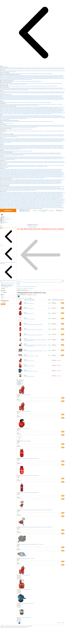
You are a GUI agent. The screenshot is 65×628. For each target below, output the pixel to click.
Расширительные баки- (7, 140)
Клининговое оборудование (49, 91)
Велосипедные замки (10, 87)
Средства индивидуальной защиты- (16, 141)
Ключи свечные (49, 146)
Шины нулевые (48, 189)
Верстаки (19, 145)
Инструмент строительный (60, 110)
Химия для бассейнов (22, 79)
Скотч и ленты (32, 158)
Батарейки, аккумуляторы (24, 186)
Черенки (4, 159)
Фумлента (15, 79)
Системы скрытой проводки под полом (10, 203)
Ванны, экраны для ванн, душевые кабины (16, 75)
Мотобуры (56, 180)
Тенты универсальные (31, 176)
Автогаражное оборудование (11, 91)
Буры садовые (9, 156)
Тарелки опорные (53, 126)
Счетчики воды (24, 141)
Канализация (25, 76)
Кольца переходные (37, 76)
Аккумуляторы (9, 179)
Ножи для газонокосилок (58, 125)
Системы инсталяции (14, 78)
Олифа (62, 97)
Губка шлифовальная (19, 67)
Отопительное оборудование (37, 139)
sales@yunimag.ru (25, 211)
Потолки (36, 153)
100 (23, 298)
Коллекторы (32, 76)
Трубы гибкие (9, 79)
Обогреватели (12, 181)
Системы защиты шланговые (44, 201)
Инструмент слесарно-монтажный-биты (22, 110)
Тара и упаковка (29, 141)
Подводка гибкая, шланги (46, 139)
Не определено (22, 198)
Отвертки (61, 147)
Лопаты (5, 157)
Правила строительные (17, 158)
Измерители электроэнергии (16, 180)
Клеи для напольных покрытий (19, 121)
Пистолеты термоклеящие (61, 157)
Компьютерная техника (3, 197)
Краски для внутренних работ (40, 96)
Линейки (12, 102)
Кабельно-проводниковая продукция (58, 195)
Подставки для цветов (18, 174)
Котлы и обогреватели (40, 197)
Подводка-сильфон (52, 77)
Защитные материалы (36, 165)
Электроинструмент (49, 113)
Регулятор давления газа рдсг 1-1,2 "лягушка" (31, 355)
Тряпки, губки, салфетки (48, 176)
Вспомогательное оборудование (53, 75)
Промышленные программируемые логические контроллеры (55, 199)
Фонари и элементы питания (37, 206)
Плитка (14, 162)
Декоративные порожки (10, 121)
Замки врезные (47, 87)
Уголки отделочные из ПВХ (22, 84)
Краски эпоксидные (7, 97)
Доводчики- (24, 87)
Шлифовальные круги (37, 68)
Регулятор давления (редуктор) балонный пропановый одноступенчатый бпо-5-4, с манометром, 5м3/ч (35, 345)
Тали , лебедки (34, 148)
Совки (37, 175)
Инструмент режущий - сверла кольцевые (21, 109)
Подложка (44, 121)
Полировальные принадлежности (26, 126)
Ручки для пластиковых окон (55, 88)
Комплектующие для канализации (45, 76)
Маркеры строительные (10, 157)
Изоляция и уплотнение (42, 138)
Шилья (20, 177)
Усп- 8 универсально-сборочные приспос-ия (13, 113)
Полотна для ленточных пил (36, 126)
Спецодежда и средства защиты (39, 162)
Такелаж (33, 117)
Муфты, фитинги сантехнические (15, 198)
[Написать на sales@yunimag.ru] (3, 212)
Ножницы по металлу (43, 147)
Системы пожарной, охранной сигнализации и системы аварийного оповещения (16, 202)
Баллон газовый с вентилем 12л (29, 303)
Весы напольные (29, 170)
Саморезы (56, 116)
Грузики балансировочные (14, 70)
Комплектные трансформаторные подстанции (53, 196)
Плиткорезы (7, 158)
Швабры (17, 177)
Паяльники (10, 188)
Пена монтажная (29, 129)
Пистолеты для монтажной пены (43, 157)
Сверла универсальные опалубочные (25, 105)
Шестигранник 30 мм (16, 127)
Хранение (1, 163)
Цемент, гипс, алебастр (35, 166)
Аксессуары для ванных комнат (12, 138)
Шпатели (7, 159)
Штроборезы (34, 183)
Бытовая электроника (14, 194)
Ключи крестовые (17, 146)
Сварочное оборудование (34, 140)
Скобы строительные (5, 117)
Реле (35, 200)
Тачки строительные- (56, 158)
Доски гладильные (15, 171)
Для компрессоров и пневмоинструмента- (13, 130)
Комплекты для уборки (3, 172)
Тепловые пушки (13, 183)
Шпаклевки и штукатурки (43, 166)
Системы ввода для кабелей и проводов (33, 201)
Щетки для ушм (34, 127)
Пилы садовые (47, 173)
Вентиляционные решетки (15, 73)
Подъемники (12, 158)
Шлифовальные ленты (44, 68)
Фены (21, 183)
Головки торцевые (29, 145)
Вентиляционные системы (24, 73)
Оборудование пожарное (29, 139)
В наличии (5, 292)
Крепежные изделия (3, 139)
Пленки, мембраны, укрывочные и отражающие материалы (18, 153)
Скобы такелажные (12, 117)
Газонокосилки (48, 179)
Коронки (15, 125)
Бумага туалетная (51, 169)
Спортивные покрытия (50, 121)
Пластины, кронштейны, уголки (42, 116)
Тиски (38, 148)
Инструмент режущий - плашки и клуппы (43, 108)
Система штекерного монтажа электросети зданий (56, 200)
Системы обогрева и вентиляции (54, 201)
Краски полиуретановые (55, 96)
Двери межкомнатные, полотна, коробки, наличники (15, 81)
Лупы (54, 172)
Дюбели (36, 115)
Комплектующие (8, 88)
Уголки (12, 79)
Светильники (46, 200)
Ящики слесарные (18, 149)
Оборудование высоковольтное (37, 198)
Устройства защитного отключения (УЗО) (39, 189)
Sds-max (8, 125)
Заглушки (21, 76)
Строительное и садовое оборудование (28, 204)
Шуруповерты (47, 183)
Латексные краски (14, 97)
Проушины (38, 88)
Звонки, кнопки (14, 187)
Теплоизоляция (20, 154)
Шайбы (8, 118)
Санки (1, 175)
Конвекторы (61, 138)
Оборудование (33, 111)
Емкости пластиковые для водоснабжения (12, 76)
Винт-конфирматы (20, 115)
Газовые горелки (48, 170)
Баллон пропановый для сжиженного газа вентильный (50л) (33, 334)
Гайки (26, 115)
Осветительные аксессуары (14, 199)
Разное (1, 132)
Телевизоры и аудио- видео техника (42, 204)
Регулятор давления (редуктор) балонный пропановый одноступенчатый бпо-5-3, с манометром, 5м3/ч (35, 339)
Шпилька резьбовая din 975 (16, 118)
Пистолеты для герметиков (33, 157)
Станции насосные (58, 182)
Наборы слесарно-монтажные (4, 119)
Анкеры (8, 115)
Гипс (7, 165)
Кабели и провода (50, 195)
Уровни (44, 102)
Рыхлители (62, 174)
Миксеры (15, 157)
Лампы (46, 187)
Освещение (2, 162)
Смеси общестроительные (9, 166)
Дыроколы (19, 171)
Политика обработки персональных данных (10, 627)
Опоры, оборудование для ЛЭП (5, 199)
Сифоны (35, 78)
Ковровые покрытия (27, 121)
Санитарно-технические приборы (24, 140)
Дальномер (8, 102)
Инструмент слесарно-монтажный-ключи (34, 110)
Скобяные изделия (30, 162)
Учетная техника (30, 206)
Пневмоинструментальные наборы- (25, 130)
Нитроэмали (38, 97)
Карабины (54, 115)
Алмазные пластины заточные (11, 67)
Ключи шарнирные (6, 147)
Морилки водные (27, 97)
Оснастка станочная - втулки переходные (21, 112)
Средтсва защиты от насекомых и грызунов (51, 175)
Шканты (10, 118)
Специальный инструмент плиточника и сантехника (52, 135)
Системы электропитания (37, 203)
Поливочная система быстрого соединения (28, 174)
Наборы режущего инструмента (26, 111)
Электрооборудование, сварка (5, 184)
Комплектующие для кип (56, 138)
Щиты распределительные (18, 190)
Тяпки (53, 176)
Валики (12, 156)
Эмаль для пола (19, 99)
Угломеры (37, 102)
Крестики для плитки (53, 156)
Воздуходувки (40, 179)
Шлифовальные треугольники (60, 68)
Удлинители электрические (4, 167)
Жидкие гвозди (12, 129)
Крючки (12, 88)
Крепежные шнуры (26, 172)
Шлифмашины (30, 183)
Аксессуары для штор (21, 169)
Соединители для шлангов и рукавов (16, 204)
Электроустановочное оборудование (26, 208)
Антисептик (8, 95)
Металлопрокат (9, 139)
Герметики (8, 129)
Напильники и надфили (36, 147)
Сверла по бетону (56, 104)
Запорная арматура (36, 138)
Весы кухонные (24, 170)
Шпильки (22, 118)
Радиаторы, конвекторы (27, 200)
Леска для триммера (31, 125)
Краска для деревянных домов (13, 96)
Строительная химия (40, 98)
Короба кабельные (34, 197)
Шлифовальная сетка (22, 68)
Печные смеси (61, 165)
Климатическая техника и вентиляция (34, 161)
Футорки (18, 79)
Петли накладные (34, 88)
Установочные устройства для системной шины (7, 205)
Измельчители (9, 180)
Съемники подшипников (28, 148)
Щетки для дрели (29, 127)
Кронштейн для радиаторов (13, 116)
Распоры (19, 148)
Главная (18, 284)
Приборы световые (43, 199)
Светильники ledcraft (24, 188)
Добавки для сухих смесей (4, 96)
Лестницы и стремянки (53, 134)
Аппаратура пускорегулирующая (54, 192)
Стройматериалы (53, 162)
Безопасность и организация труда (21, 91)
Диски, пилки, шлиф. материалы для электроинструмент (16, 134)
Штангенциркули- (48, 102)
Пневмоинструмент (62, 112)
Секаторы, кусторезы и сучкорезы (7, 175)
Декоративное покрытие (58, 95)
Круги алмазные (25, 67)
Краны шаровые (19, 77)
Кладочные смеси (43, 165)
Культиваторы (32, 180)
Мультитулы (2, 181)
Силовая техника (12, 92)
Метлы (56, 172)
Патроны (7, 126)
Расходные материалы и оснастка (29, 182)
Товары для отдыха (53, 92)
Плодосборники (11, 174)
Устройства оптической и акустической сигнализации (19, 206)
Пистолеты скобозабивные (52, 157)
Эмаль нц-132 (40, 99)
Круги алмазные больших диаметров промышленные (37, 67)
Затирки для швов (30, 165)
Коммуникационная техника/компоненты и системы (28, 196)
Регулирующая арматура (15, 140)
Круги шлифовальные (10, 68)
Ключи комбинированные (11, 146)
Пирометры (27, 102)
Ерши (36, 171)
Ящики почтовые (25, 89)
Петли (30, 88)
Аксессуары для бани (14, 169)
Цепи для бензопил (3, 127)
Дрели (62, 179)
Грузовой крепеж (32, 115)
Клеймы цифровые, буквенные (51, 145)
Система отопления (8, 78)
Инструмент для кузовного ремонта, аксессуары (39, 70)
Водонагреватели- (20, 138)
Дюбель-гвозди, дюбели (41, 115)
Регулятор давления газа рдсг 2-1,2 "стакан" (31, 371)
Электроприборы (25, 190)
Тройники (53, 78)
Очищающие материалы (55, 165)
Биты (13, 125)
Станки (31, 92)
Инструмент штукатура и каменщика (44, 134)
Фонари (23, 183)
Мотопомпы (60, 180)
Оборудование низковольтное (46, 198)
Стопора (61, 88)
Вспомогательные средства (39, 95)
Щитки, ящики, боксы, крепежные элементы (7, 190)
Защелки (4, 88)
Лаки (10, 97)
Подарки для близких (19, 162)
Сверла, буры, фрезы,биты (39, 135)
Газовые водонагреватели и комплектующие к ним (8, 283)
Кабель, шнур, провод (23, 187)
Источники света (26, 195)
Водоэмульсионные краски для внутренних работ (27, 95)
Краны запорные (13, 77)
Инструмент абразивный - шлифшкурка (51, 107)
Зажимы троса (47, 115)
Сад (23, 162)
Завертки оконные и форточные (31, 87)
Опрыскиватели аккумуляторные (19, 181)
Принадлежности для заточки (39, 174)
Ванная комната (56, 169)
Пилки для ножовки (18, 126)
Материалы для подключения (4, 198)
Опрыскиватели (21, 173)
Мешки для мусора (61, 172)
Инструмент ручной (3, 195)
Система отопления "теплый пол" (43, 140)
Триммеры (18, 183)
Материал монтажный (59, 197)
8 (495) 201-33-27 (23, 210)
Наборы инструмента (17, 111)
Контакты (35, 210)
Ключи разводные (33, 146)
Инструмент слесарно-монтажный (10, 110)
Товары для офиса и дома (60, 92)
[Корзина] (0, 212)
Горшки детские (53, 170)
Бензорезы (22, 179)
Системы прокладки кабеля (51, 188)
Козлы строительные (47, 156)
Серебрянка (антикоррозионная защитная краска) (19, 98)
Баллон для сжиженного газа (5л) (29, 365)
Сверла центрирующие (35, 105)
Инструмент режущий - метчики (22, 108)
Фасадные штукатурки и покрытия (26, 166)
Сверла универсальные (15, 105)
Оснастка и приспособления (48, 111)
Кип (51, 138)
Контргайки (53, 76)
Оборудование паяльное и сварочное (58, 198)
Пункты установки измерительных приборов (7, 200)
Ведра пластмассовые (8, 170)
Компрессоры (23, 180)
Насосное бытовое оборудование (33, 77)
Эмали (56, 98)
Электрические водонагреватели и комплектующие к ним (6, 286)
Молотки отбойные (51, 180)
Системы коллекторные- (22, 78)
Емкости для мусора (25, 171)
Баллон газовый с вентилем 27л (29, 308)
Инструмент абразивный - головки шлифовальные (37, 107)
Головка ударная (23, 145)
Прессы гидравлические (58, 70)
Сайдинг (49, 83)
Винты (24, 115)
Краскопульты (27, 180)
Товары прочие (43, 141)
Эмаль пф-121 (58, 99)
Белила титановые (16, 95)
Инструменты (24, 161)
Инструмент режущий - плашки (31, 108)
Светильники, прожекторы (32, 188)
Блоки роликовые (12, 115)
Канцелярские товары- (40, 171)
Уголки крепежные (43, 117)
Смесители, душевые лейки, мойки (42, 78)
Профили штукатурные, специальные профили (45, 153)
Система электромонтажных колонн (5, 201)
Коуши (57, 115)
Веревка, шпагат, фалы (18, 170)
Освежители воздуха (31, 173)
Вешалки (15, 87)
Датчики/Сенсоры (54, 194)
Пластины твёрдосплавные (54, 112)
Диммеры (10, 187)
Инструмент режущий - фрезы (48, 109)
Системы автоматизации (15, 201)
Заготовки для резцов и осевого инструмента (14, 107)
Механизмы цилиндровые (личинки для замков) (21, 88)
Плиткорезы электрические (9, 182)
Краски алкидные (23, 96)
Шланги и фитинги (57, 130)
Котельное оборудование (7, 77)
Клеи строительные (18, 83)
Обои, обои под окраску (25, 83)
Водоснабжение (14, 161)
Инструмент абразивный (25, 107)
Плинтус (38, 121)
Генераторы (56, 179)
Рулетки (30, 102)
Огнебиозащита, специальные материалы (47, 97)
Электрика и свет (2, 93)
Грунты (9, 165)
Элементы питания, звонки (32, 190)
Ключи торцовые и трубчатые (56, 146)
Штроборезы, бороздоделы (40, 183)
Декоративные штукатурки (15, 165)
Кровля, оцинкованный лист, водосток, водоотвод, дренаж (46, 152)
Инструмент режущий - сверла (10, 109)
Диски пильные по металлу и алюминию (13, 104)
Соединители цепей (18, 117)
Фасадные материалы (47, 98)
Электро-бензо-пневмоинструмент (55, 183)
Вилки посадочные (35, 170)
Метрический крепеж (27, 116)
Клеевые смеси (48, 165)
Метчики (38, 104)
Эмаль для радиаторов (33, 99)
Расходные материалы (60, 91)
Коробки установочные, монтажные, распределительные (36, 187)
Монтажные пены (24, 129)
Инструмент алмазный (60, 107)
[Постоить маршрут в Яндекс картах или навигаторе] (1, 212)
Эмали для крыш (4, 99)
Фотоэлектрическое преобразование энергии (49, 206)
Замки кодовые (52, 87)
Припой (14, 188)
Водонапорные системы (44, 75)
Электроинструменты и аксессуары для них (50, 207)
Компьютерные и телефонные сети (13, 197)
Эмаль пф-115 (44, 99)
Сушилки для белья (16, 176)
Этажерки (35, 177)
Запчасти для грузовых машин (27, 70)
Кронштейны (20, 116)
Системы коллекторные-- (30, 78)
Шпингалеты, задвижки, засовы (18, 89)
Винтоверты (35, 179)
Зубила (45, 145)
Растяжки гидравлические (7, 71)
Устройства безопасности (19, 205)
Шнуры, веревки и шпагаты (28, 177)
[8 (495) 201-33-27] (4, 212)
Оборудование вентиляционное (20, 139)
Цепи (6, 118)
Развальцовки (15, 148)
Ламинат (31, 121)
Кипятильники (46, 171)
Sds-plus (11, 125)
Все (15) (35, 294)
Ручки (50, 88)
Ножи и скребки (19, 157)
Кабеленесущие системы (43, 195)
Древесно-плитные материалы (32, 152)
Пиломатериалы (6, 153)
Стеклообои (53, 83)
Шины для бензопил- (23, 127)
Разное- (47, 88)
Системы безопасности (23, 201)
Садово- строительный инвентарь (29, 135)
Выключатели (45, 186)
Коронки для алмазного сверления (31, 104)
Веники (13, 170)
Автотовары (8, 169)
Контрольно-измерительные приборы (25, 197)
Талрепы (36, 117)
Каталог (27, 161)
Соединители (50, 78)
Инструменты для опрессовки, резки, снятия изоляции (14, 195)
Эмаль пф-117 (49, 99)
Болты (16, 115)
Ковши (50, 171)
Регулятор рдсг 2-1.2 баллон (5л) (29, 376)
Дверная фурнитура (32, 81)
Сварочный (2, 143)
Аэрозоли (12, 95)
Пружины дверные (43, 88)
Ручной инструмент (3, 92)
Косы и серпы (21, 172)
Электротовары (5, 163)
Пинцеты (1, 148)
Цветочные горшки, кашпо (12, 177)
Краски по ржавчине (48, 96)
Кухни (44, 161)
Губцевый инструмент (35, 145)
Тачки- (27, 176)
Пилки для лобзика (12, 126)
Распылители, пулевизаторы (56, 174)
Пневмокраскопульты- (35, 130)
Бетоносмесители (26, 179)
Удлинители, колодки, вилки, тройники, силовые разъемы (18, 189)
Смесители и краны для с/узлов (60, 140)
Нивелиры (23, 102)
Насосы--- (13, 139)
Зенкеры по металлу (23, 104)
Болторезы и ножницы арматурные (12, 145)
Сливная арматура (52, 140)
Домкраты (20, 70)
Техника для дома (51, 204)
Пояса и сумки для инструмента (8, 148)
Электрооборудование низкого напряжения (14, 208)
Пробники (16, 188)
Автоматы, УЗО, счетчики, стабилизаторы (13, 186)
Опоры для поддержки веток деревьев (12, 173)
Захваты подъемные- (23, 156)
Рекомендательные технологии (22, 627)
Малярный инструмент (61, 134)
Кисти (43, 156)
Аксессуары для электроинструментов (31, 192)
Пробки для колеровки (3, 98)
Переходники (41, 77)
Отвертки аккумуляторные (41, 181)
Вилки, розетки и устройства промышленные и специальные (27, 194)
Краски (19, 96)
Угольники (41, 102)
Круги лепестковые (54, 67)
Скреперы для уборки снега (25, 175)
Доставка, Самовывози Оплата (43, 210)
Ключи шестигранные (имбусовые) (14, 147)
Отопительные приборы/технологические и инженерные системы (29, 199)
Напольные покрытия (51, 161)
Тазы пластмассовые (22, 176)
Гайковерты (52, 179)
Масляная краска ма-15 (21, 97)
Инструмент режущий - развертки (54, 108)
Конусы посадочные (10, 172)
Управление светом (30, 189)
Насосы (5, 181)
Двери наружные (26, 81)
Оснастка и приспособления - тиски (9, 112)
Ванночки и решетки (17, 156)
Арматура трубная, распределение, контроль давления (35, 193)
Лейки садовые (51, 172)
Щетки (33, 177)
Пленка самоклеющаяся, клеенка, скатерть (57, 173)
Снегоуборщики (49, 182)
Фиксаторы (4, 89)
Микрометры (15, 102)
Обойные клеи (31, 83)
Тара (35, 204)
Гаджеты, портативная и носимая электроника (44, 194)
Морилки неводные (33, 97)
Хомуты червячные (55, 117)
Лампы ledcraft (49, 187)
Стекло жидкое (35, 98)
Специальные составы (17, 166)
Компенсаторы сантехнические (41, 196)
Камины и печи (38, 73)
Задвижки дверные (42, 87)
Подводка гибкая (45, 77)
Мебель (46, 161)
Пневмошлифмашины (16, 182)
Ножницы (7, 181)
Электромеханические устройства (5, 142)
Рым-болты (49, 116)
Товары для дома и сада (57, 204)
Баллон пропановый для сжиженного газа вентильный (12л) (33, 324)
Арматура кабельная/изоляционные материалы (19, 193)
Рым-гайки (53, 116)
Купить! (63, 313)
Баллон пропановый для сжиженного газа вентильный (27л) (33, 329)
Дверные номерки (19, 87)
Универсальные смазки (60, 126)
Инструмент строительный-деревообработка (7, 111)
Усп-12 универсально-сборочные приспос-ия (28, 113)
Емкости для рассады (31, 171)
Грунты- (53, 95)
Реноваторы (42, 182)
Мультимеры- (20, 102)
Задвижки (37, 87)
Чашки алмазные (16, 68)
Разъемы (33, 200)
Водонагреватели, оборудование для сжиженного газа (31, 75)
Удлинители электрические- (4, 189)
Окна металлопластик (38, 81)
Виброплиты (31, 179)
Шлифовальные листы (51, 68)
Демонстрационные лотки (8, 171)
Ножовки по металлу (56, 147)
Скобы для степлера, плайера (46, 126)
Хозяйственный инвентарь (39, 113)
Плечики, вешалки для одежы (4, 174)
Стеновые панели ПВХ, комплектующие (11, 84)
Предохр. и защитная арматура (55, 139)
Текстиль (57, 162)
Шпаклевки (53, 98)
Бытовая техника (9, 161)
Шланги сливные (29, 79)
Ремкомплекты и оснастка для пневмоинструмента (46, 130)
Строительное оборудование (36, 92)
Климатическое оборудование (40, 91)
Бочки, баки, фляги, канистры (43, 169)
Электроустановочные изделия (37, 208)
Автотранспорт (9, 192)
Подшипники (2, 113)
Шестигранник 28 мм (9, 127)
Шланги (44, 113)
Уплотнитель (2, 177)
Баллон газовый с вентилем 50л (29, 360)
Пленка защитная (3, 158)
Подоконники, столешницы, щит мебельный (41, 83)
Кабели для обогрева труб (32, 73)
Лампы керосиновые (45, 172)
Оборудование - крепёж (39, 111)
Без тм (4, 302)
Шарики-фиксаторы (9, 89)
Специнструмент (13, 71)
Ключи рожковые (44, 146)
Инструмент (33, 91)
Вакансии (51, 210)
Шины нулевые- (53, 189)
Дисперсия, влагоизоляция (23, 165)
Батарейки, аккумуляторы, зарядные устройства (51, 193)
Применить (3, 304)
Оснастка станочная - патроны (45, 112)
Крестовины (23, 77)
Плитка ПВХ (41, 121)
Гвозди (28, 115)
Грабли (57, 170)
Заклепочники (41, 145)
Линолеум (34, 121)
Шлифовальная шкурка (29, 68)
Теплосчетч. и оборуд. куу (36, 141)
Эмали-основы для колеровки (12, 99)
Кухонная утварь (39, 172)
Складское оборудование (20, 92)
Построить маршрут (5, 221)
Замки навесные (57, 87)
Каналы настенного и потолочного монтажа (7, 196)
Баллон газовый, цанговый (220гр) (29, 318)
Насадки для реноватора (50, 125)
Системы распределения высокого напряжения (37, 202)
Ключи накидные (23, 146)
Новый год (56, 161)
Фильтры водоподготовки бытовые (53, 141)
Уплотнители (63, 176)
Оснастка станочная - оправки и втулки (34, 112)
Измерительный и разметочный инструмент (31, 134)
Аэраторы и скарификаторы (15, 179)
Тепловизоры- (34, 102)
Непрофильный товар (28, 198)
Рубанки (46, 182)
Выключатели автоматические (52, 186)
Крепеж (55, 91)
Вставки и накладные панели (38, 186)
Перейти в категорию (3, 67)
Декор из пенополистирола (11, 83)
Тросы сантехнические (59, 78)
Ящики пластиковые (41, 177)
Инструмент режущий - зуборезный (10, 108)
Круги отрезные (59, 67)
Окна (58, 161)
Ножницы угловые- (50, 147)
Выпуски (59, 75)
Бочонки (8, 75)
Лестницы (58, 156)
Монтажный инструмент (3, 135)
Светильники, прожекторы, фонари (41, 188)
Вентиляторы (9, 73)
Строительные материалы (45, 92)
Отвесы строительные (25, 157)
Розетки (19, 188)
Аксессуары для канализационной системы (18, 192)
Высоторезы (44, 179)
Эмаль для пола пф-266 (26, 99)
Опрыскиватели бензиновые (29, 181)
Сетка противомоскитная (17, 175)
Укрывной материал (57, 176)
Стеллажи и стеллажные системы (27, 117)
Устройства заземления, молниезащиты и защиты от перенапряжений (34, 205)
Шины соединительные (60, 189)
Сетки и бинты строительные (25, 158)
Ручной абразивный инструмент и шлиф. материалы (16, 135)
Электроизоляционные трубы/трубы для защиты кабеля (34, 207)
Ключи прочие (28, 146)
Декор (20, 161)
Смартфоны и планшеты (6, 204)
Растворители (9, 98)
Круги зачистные (48, 67)
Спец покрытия (30, 98)
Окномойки (4, 173)
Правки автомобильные (50, 70)
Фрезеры (26, 183)
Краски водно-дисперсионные (31, 96)
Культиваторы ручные (33, 172)
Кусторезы (35, 180)
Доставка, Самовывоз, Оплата (6, 219)
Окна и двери (62, 161)
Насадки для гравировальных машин (40, 125)
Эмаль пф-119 (54, 99)
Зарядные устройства (3, 180)
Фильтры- (60, 141)
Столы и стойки (41, 158)
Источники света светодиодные (34, 195)
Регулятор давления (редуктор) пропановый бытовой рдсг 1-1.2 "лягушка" (35, 350)
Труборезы (44, 148)
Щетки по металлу (12, 159)
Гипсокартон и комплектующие (22, 152)
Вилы (39, 170)
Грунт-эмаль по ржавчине (48, 95)
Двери (18, 161)
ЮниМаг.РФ (8, 210)
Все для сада (29, 91)
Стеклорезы (37, 158)
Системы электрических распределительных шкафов (24, 203)
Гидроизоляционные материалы (12, 152)
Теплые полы (43, 73)
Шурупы (25, 118)
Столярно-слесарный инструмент (12, 136)
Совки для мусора (41, 175)
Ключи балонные (58, 145)
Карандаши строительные (31, 156)
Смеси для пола (2, 166)
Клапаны (28, 76)
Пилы (51, 181)
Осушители (35, 181)
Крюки (23, 116)
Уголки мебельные (49, 117)
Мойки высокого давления (44, 180)
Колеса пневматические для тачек (56, 171)
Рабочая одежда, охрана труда (19, 200)
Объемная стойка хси (10, 123)
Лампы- (53, 187)
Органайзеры (26, 173)
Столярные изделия (47, 162)
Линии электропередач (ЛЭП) (50, 197)
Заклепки (51, 115)
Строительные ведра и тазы (48, 158)
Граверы (60, 179)
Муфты (27, 77)
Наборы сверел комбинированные (45, 104)
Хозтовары (5, 177)
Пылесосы (22, 182)
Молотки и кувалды (23, 147)
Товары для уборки (62, 162)
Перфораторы (48, 181)
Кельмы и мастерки (39, 156)
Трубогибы (40, 148)
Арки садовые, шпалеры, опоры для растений (32, 169)
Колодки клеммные (17, 196)
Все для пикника (43, 170)
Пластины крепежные (34, 116)
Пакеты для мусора (38, 173)
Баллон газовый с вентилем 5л (29, 313)
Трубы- (46, 141)
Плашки (52, 104)
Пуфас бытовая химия (48, 174)
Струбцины (22, 148)
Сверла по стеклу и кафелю (7, 105)
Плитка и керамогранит (31, 153)
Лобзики (38, 180)
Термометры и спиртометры (39, 176)
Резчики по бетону (37, 182)
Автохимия (8, 70)
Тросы (39, 117)
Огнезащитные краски (57, 97)
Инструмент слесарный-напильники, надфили (48, 110)
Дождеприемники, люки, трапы (27, 138)
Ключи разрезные (39, 146)
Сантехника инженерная (40, 200)
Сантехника (8, 92)
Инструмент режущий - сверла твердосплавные (36, 109)
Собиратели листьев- (33, 175)
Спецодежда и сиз (26, 92)
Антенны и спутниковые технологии (43, 192)
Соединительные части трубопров (5, 141)
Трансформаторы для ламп (60, 188)
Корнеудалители (16, 172)
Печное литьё (43, 173)
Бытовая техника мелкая (6, 194)
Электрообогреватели (49, 73)
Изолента (18, 187)
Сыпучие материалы (15, 154)
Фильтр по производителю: (21, 294)
